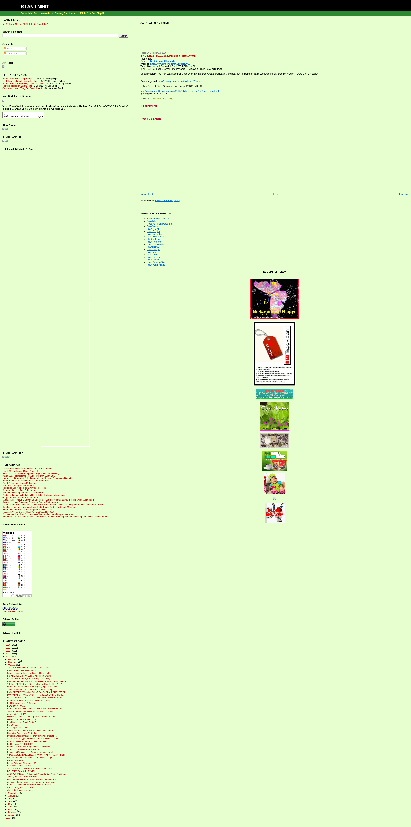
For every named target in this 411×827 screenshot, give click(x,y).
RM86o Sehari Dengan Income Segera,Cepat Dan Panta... (32, 687)
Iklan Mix (151, 252)
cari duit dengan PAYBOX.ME (20, 787)
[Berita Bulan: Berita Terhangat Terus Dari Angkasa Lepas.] (3, 67)
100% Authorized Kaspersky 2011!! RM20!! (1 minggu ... (31, 711)
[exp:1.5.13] (3, 141)
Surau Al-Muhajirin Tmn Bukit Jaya (18, 490)
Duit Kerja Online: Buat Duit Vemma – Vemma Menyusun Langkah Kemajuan (38, 514)
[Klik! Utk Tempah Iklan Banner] (6, 141)
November (13, 662)
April (10, 807)
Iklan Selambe (154, 234)
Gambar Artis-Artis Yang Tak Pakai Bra (20, 88)
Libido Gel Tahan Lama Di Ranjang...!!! (24, 733)
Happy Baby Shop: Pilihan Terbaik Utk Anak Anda (25, 480)
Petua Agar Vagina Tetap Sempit (17, 78)
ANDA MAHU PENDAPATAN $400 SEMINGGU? (28, 668)
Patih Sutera (12, 725)
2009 (8, 818)
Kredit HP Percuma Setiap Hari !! (21, 670)
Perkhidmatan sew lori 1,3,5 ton (21, 703)
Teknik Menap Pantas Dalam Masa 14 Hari (22, 471)
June (10, 801)
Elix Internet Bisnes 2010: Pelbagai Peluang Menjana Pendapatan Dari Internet (39, 478)
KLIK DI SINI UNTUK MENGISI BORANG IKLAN (25, 24)
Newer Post (146, 194)
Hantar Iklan (153, 239)
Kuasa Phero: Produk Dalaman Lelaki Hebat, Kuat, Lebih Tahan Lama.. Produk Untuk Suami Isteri (48, 500)
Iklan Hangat (153, 249)
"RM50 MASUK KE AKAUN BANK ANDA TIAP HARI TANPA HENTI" (36, 755)
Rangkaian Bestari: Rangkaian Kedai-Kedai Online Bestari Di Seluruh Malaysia (38, 507)
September (13, 793)
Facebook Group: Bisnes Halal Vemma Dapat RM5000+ (28, 512)
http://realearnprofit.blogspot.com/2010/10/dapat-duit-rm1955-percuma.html (179, 91)
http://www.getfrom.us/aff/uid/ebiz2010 (170, 64)
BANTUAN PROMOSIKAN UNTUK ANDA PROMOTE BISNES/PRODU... (38, 681)
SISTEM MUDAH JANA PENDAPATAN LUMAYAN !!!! (29, 768)
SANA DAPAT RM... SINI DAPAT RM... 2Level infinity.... (30, 689)
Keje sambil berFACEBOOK (19, 766)
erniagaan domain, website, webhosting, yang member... (31, 782)
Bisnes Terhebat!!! (15, 760)
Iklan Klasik (153, 259)
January (12, 815)
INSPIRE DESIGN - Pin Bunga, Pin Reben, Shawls (29, 676)
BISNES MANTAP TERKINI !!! (20, 744)
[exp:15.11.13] (3, 457)
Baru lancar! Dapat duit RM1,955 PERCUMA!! (27, 741)
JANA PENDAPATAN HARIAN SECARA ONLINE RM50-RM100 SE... (36, 774)
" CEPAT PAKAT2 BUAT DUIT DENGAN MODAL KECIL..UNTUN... (35, 684)
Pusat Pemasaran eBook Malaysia (18, 483)
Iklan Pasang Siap (156, 262)
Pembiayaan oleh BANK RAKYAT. (22, 722)
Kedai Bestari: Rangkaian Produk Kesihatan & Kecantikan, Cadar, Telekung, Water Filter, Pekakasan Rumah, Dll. (55, 504)
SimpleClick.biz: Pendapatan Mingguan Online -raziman (28, 509)
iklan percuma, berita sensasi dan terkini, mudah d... (29, 673)
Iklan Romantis (155, 241)
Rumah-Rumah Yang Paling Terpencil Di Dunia (23, 83)
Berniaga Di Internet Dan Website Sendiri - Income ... (30, 785)
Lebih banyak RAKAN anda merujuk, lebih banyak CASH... (32, 779)
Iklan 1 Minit (153, 229)
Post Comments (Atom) (167, 200)
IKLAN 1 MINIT (34, 6)
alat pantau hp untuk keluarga (20, 790)
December (13, 659)
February (12, 812)
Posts (9, 48)
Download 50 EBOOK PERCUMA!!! (22, 719)
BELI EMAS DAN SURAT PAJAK (21, 771)
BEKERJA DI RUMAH (16, 706)
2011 (8, 653)
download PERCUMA (16, 714)
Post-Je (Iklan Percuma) (160, 223)
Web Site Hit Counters (13, 611)
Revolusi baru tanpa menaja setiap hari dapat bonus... (30, 730)
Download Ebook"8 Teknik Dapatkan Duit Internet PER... (31, 717)
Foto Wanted (153, 226)
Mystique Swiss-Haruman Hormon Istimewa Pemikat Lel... (32, 736)
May (10, 804)
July (10, 798)
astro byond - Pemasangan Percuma (23, 777)
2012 (8, 651)
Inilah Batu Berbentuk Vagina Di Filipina (20, 81)
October (12, 665)
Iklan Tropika (153, 231)
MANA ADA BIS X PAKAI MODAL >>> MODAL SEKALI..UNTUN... (35, 695)
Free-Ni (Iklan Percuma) (159, 218)
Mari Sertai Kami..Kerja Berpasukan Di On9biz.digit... (30, 758)
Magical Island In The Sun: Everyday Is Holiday (24, 488)
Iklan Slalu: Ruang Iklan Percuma (18, 485)
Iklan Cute (152, 254)
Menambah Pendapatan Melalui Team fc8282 (23, 492)
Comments (12, 53)
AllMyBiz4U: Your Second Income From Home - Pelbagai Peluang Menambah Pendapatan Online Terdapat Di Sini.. (56, 517)
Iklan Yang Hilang (156, 265)
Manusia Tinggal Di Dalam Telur (17, 86)
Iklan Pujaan (153, 257)
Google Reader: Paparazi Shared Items (20, 497)
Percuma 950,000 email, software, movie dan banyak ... (31, 752)
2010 (8, 657)
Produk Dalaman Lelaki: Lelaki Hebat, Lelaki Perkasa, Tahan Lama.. (34, 495)
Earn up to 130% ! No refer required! (23, 749)
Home (275, 194)
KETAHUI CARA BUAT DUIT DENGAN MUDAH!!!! (28, 700)
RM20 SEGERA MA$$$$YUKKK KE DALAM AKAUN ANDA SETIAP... (37, 692)
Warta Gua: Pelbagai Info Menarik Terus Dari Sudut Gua (28, 476)
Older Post (403, 194)
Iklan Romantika (155, 236)
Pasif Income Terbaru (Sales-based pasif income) (28, 679)
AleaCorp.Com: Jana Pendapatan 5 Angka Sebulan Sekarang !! (31, 473)
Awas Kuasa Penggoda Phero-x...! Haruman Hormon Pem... (33, 738)
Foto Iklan (152, 221)
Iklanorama (153, 247)
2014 (8, 645)
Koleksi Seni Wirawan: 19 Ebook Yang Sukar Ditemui (27, 468)
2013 (8, 648)
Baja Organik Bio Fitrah (17, 728)
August (11, 796)
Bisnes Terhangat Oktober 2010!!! (21, 763)
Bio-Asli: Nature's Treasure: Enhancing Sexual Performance (30, 502)
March (11, 809)
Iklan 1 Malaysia (155, 244)
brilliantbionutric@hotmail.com (163, 61)
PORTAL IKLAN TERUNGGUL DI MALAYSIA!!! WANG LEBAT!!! (34, 698)
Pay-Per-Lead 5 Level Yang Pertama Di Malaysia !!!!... (30, 747)
